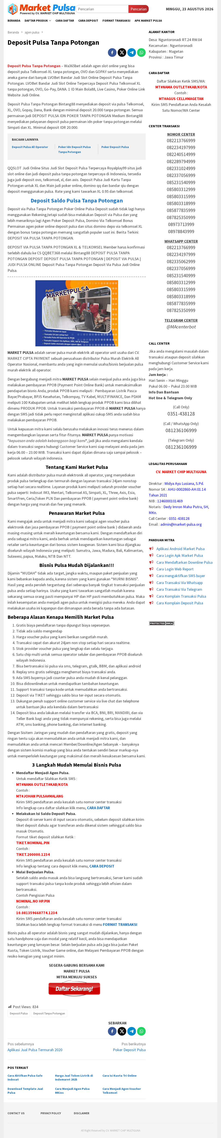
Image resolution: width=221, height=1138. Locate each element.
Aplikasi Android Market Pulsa (180, 548)
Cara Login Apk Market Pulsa (179, 555)
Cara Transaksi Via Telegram (179, 589)
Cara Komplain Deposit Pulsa (179, 602)
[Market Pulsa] (42, 8)
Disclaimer (81, 1113)
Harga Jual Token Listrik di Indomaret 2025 (74, 1077)
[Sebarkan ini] (112, 52)
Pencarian (139, 8)
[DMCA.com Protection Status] (162, 622)
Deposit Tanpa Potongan (49, 1013)
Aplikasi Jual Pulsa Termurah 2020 (35, 1046)
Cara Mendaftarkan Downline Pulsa (184, 562)
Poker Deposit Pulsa (115, 147)
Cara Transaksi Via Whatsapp (179, 582)
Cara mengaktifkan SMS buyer (180, 575)
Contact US (16, 1113)
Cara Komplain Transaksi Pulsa (181, 596)
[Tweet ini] (122, 52)
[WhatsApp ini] (141, 52)
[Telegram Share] (131, 52)
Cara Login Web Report (175, 569)
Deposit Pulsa (19, 1013)
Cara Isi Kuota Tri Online (120, 1076)
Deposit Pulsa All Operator (30, 147)
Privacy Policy (51, 1113)
